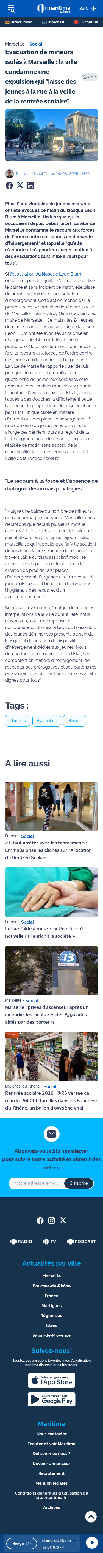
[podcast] (81, 1241)
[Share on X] (20, 185)
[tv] (49, 1241)
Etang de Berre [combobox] (56, 1540)
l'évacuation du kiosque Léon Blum (45, 274)
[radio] (21, 1241)
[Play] (92, 1542)
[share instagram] (51, 1221)
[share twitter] (63, 1221)
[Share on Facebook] (9, 185)
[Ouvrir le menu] (18, 8)
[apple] (52, 1380)
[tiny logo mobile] (53, 8)
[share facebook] (40, 1221)
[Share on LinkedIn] (30, 185)
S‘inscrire (79, 1183)
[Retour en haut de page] (91, 1517)
